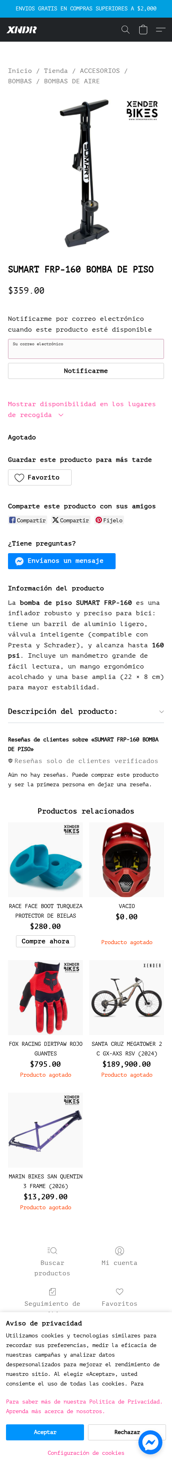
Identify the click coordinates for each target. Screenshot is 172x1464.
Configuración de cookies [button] (86, 1453)
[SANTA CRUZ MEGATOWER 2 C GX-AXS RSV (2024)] (126, 997)
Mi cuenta (120, 1263)
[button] (22, 30)
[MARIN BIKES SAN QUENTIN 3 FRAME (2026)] (45, 1130)
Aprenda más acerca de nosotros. (55, 1411)
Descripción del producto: (63, 711)
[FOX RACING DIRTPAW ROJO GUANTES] (45, 997)
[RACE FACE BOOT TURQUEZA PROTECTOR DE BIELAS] (45, 859)
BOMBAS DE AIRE (72, 81)
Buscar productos (52, 1268)
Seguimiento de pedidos (52, 1309)
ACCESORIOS (100, 71)
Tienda (56, 71)
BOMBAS (20, 81)
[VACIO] (126, 859)
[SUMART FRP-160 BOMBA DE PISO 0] (86, 173)
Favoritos (120, 1303)
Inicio (20, 71)
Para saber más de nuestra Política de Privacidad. (84, 1402)
